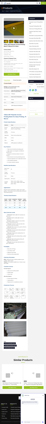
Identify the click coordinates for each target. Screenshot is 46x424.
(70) (34, 54)
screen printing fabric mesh (10, 343)
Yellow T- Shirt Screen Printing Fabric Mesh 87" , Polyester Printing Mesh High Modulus (33, 384)
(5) (35, 71)
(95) (35, 38)
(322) (33, 43)
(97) (33, 59)
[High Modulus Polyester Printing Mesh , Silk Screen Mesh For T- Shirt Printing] (12, 373)
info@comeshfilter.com (6, 0)
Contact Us (4, 413)
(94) (34, 46)
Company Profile (5, 407)
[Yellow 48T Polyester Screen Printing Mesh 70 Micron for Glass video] (14, 28)
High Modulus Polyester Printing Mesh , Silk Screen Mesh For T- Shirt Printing (12, 384)
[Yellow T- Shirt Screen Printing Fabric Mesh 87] (33, 373)
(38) (35, 56)
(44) (34, 65)
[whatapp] (33, 90)
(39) (35, 26)
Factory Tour (4, 409)
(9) (34, 74)
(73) (34, 69)
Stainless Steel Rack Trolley (16, 413)
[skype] (30, 90)
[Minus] (43, 395)
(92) (36, 23)
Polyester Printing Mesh (15, 409)
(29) (34, 51)
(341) (36, 35)
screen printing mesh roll (9, 347)
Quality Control (4, 411)
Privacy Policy (4, 418)
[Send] (43, 422)
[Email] (35, 90)
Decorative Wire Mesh (15, 418)
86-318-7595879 (41, 0)
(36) (35, 48)
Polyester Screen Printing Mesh (17, 407)
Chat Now (36, 93)
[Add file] (22, 422)
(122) (35, 32)
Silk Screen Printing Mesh (16, 411)
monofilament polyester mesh (10, 345)
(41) (35, 28)
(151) (36, 40)
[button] (8, 375)
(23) (35, 76)
